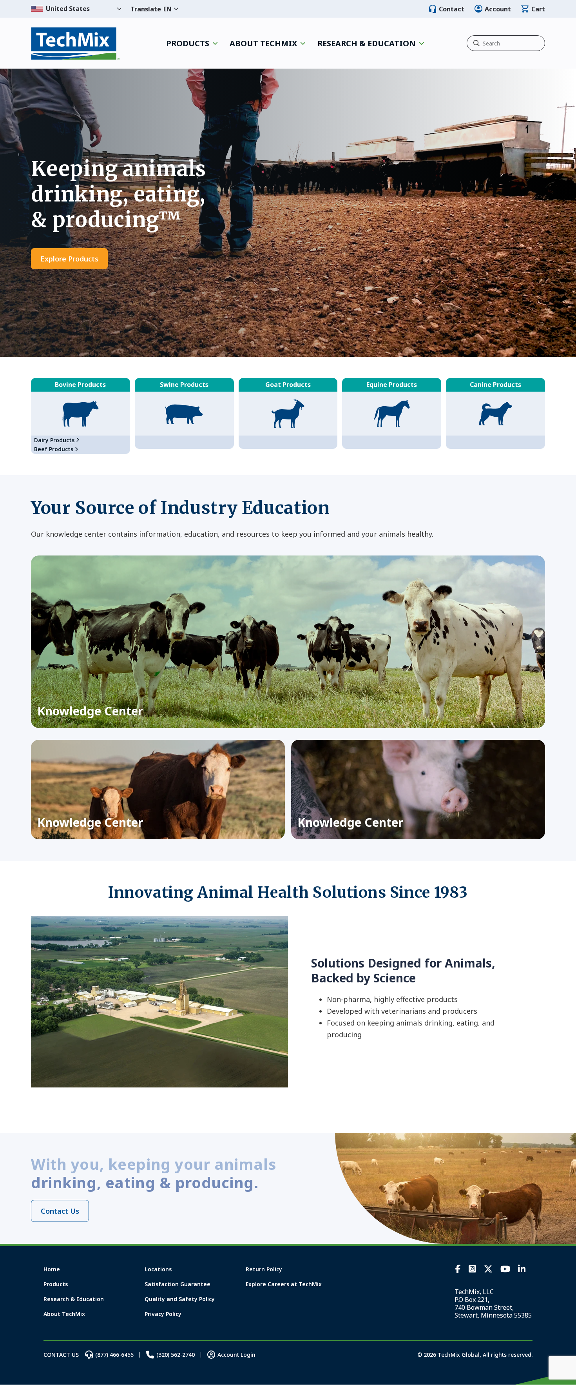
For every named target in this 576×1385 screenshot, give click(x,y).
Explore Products (69, 258)
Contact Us (60, 1211)
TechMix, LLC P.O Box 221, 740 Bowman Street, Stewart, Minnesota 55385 (493, 1303)
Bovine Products (80, 384)
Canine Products (495, 384)
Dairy (54, 440)
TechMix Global (75, 43)
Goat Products (288, 384)
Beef (53, 449)
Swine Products (184, 384)
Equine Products (391, 384)
